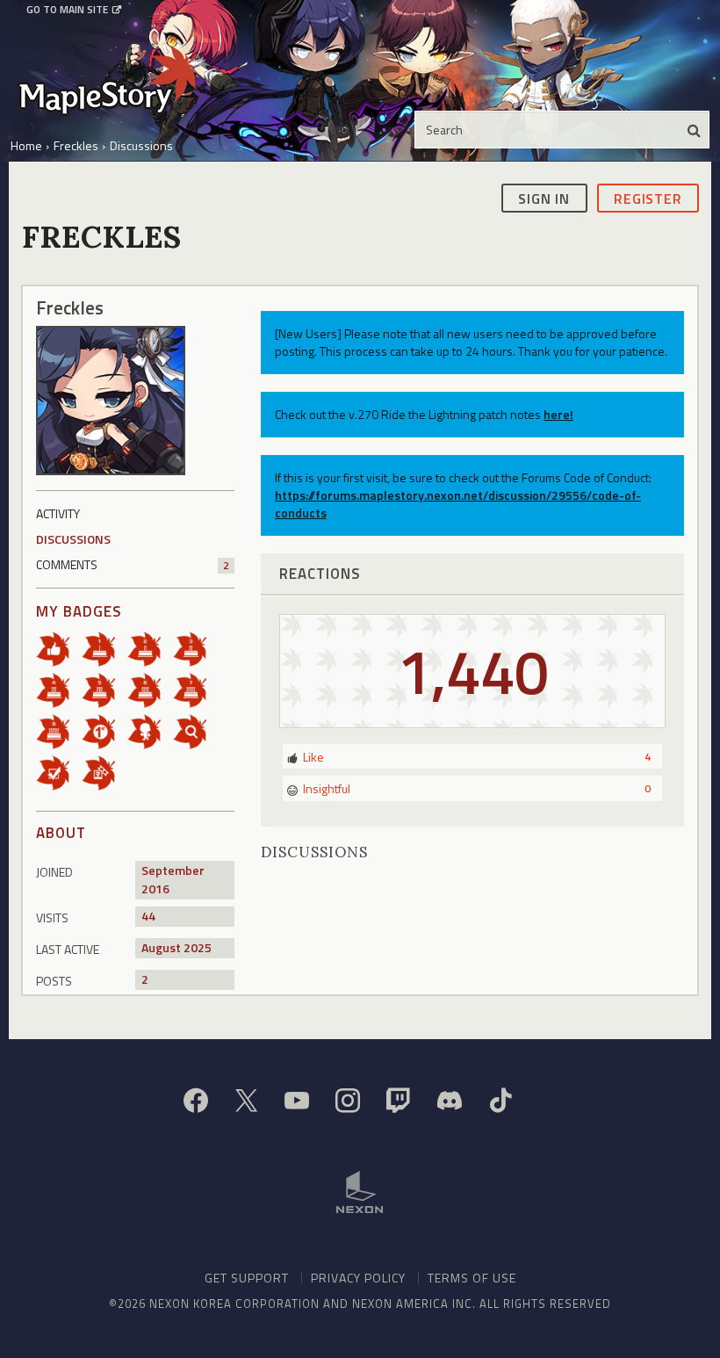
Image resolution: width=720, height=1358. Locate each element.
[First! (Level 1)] (104, 730)
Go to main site (67, 10)
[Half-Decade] (104, 689)
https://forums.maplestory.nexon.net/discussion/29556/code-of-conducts (458, 504)
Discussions (73, 539)
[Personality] (150, 730)
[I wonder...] (196, 730)
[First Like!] (59, 648)
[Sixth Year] (150, 689)
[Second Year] (150, 648)
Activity (58, 513)
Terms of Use (472, 1277)
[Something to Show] (104, 771)
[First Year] (104, 648)
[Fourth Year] (59, 689)
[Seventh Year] (196, 689)
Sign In (544, 198)
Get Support (247, 1277)
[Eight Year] (59, 730)
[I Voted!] (59, 771)
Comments (132, 564)
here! (558, 414)
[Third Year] (196, 648)
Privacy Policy (358, 1277)
